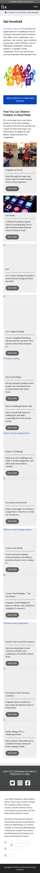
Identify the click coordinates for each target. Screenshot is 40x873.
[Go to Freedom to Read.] (5, 12)
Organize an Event (14, 170)
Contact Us (20, 870)
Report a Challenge (14, 451)
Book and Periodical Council (25, 867)
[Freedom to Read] (4, 6)
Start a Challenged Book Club (19, 406)
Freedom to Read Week (13, 28)
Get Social (10, 215)
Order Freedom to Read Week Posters (20, 99)
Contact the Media (14, 548)
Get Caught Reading (15, 331)
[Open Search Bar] (25, 6)
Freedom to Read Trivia (16, 502)
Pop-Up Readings (13, 377)
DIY (7, 269)
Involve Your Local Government (20, 642)
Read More (12, 189)
